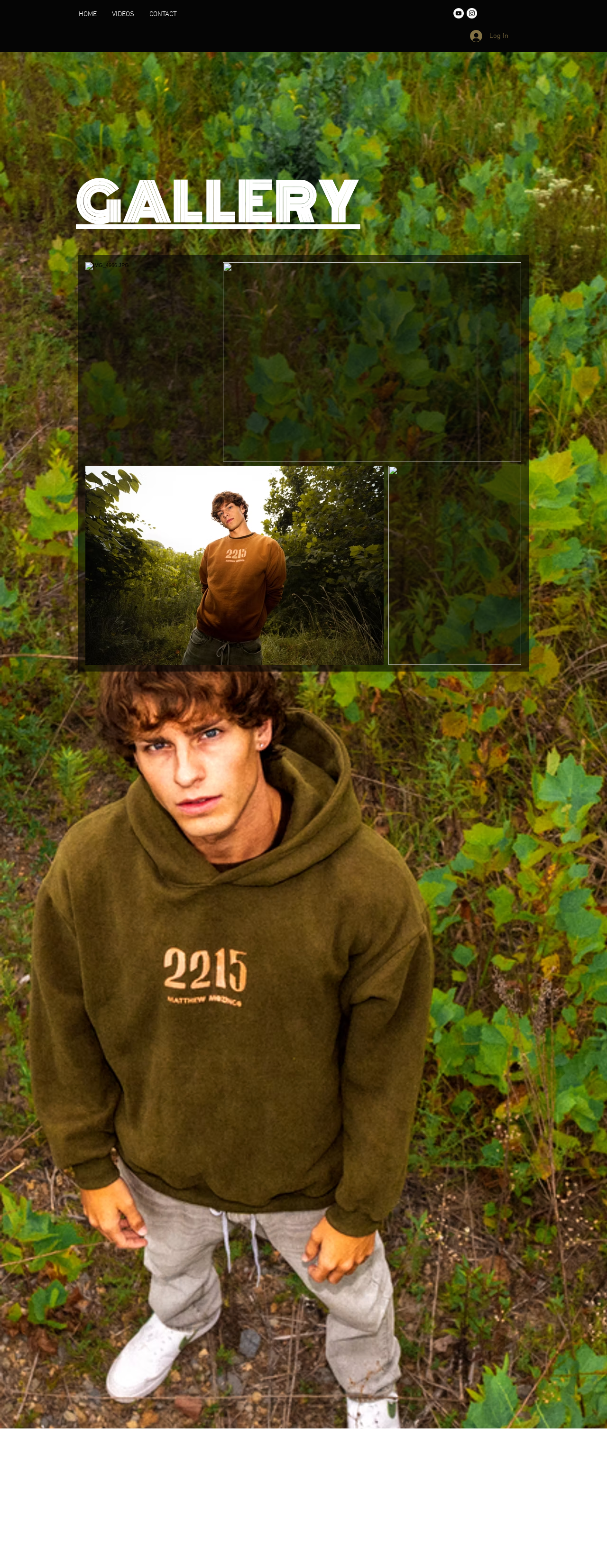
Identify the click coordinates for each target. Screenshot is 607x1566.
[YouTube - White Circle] (458, 13)
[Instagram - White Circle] (472, 13)
